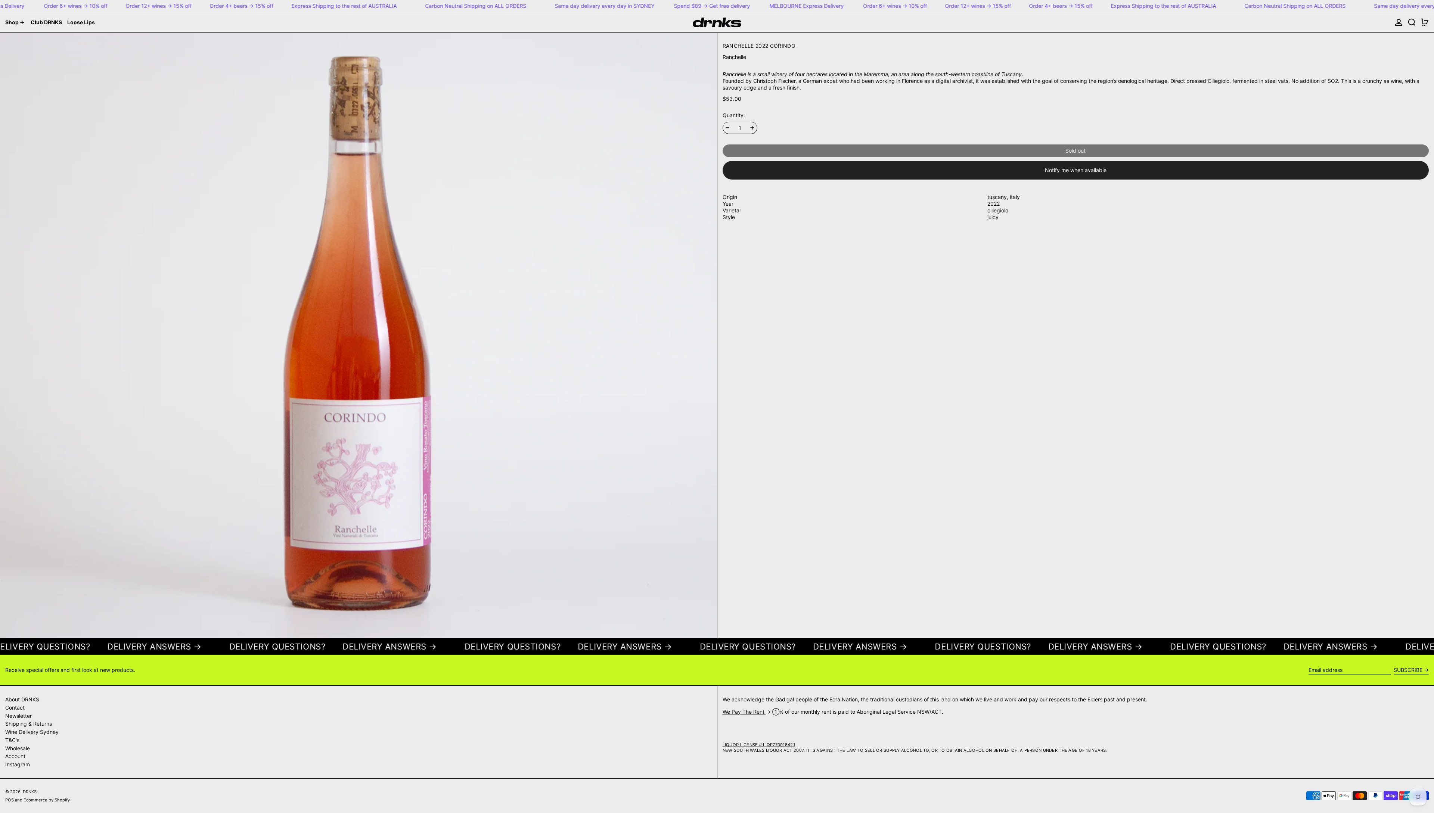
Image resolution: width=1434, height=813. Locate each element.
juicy (993, 217)
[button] (1412, 22)
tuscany (997, 197)
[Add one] (752, 128)
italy (1015, 197)
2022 (993, 203)
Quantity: (734, 115)
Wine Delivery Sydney (32, 732)
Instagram (17, 764)
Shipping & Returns (28, 723)
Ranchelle (734, 57)
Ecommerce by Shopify (47, 800)
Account (15, 756)
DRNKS (30, 791)
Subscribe (1408, 670)
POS (9, 800)
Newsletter (18, 716)
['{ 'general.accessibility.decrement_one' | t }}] (728, 128)
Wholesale (17, 748)
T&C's (12, 740)
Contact (15, 707)
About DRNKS (22, 699)
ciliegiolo (997, 210)
